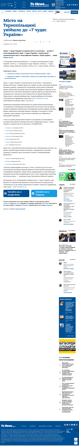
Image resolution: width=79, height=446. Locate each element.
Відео (45, 11)
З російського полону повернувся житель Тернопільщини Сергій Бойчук (69, 102)
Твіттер (45, 203)
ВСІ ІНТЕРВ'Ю (72, 230)
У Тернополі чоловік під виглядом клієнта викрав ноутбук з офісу (29, 73)
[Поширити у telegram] (49, 42)
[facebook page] (69, 5)
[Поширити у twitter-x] (43, 42)
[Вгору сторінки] (75, 439)
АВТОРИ (67, 12)
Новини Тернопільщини (17, 209)
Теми (14, 11)
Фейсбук (25, 205)
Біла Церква (9, 130)
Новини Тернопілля (19, 40)
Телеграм (49, 205)
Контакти (33, 426)
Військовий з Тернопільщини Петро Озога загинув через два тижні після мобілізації (68, 365)
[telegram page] (75, 5)
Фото (40, 11)
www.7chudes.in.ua (39, 98)
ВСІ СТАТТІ (73, 184)
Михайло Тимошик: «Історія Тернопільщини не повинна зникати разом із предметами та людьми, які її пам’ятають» (67, 249)
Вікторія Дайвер (69, 224)
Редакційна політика (45, 426)
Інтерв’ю (22, 11)
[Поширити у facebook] (40, 42)
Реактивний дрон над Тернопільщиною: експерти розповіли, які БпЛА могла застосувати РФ (67, 410)
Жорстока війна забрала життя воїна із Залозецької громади (67, 132)
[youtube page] (73, 5)
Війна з (57, 12)
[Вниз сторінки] (75, 443)
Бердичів (9, 158)
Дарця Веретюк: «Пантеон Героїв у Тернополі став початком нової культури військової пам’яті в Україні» (60, 5)
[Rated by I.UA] (75, 430)
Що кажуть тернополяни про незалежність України (67, 166)
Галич (7, 133)
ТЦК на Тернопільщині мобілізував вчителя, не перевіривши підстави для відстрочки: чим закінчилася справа (69, 141)
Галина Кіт (67, 281)
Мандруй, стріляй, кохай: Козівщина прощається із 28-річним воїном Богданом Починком (67, 402)
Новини (8, 11)
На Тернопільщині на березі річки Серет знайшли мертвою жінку (67, 379)
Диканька (9, 136)
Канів (7, 139)
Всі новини (72, 169)
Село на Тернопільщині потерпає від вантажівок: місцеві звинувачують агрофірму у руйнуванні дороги (68, 386)
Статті (28, 11)
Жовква (8, 161)
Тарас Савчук (68, 216)
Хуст (7, 145)
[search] (2, 12)
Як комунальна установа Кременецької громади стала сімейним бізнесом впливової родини (68, 372)
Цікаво (51, 11)
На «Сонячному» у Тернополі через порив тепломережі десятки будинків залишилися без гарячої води (66, 124)
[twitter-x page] (71, 5)
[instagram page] (77, 5)
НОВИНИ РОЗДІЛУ (71, 335)
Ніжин (8, 142)
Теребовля (9, 164)
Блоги (34, 11)
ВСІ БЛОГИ (73, 259)
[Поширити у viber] (46, 42)
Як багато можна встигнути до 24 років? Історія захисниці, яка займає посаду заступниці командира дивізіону (70, 112)
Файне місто (8, 57)
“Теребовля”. (29, 101)
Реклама (58, 426)
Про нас (24, 426)
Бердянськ (9, 128)
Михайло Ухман (69, 268)
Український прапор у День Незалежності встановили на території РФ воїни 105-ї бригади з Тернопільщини (68, 394)
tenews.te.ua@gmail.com (11, 203)
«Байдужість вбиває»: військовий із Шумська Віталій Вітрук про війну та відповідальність (66, 94)
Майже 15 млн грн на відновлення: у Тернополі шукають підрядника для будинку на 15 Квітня (66, 152)
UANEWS (74, 12)
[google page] (67, 5)
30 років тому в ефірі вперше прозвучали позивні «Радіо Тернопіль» (67, 160)
